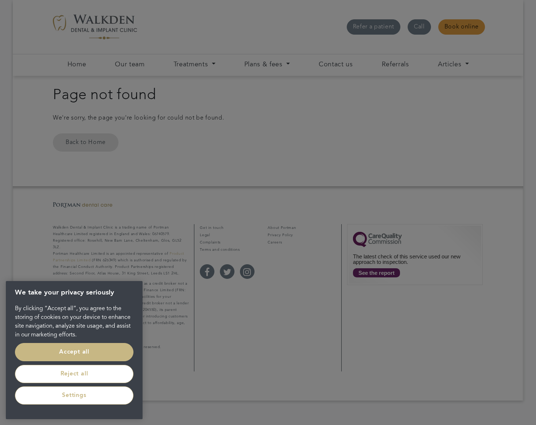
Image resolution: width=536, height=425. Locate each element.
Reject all (74, 374)
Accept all (74, 352)
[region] (74, 350)
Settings (74, 395)
